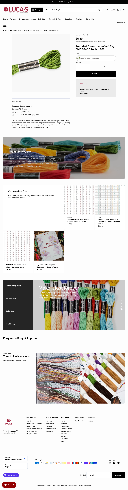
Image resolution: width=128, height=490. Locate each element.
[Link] (64, 2)
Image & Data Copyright (34, 423)
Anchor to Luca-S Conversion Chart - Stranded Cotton (78, 220)
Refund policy (41, 486)
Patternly (73, 2)
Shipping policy (32, 434)
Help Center (50, 423)
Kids (62, 441)
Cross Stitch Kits (66, 429)
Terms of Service (32, 431)
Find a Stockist (51, 429)
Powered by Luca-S (9, 433)
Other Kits (64, 439)
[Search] (99, 10)
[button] (123, 10)
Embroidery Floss (15, 30)
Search (29, 421)
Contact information (84, 486)
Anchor (63, 436)
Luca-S (13, 431)
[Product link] (79, 207)
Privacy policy (51, 486)
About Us (49, 421)
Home (5, 30)
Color (77, 53)
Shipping (87, 42)
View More (84, 93)
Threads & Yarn (66, 431)
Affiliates (49, 426)
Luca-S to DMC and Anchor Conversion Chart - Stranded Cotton (109, 221)
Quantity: (78, 62)
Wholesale (49, 431)
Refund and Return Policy (35, 429)
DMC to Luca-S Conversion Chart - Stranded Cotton (16, 266)
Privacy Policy (31, 426)
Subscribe (118, 475)
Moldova (90, 421)
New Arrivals (65, 426)
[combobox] (73, 10)
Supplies (64, 434)
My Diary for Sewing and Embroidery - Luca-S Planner (48, 266)
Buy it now (95, 74)
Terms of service (61, 486)
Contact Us (79, 421)
